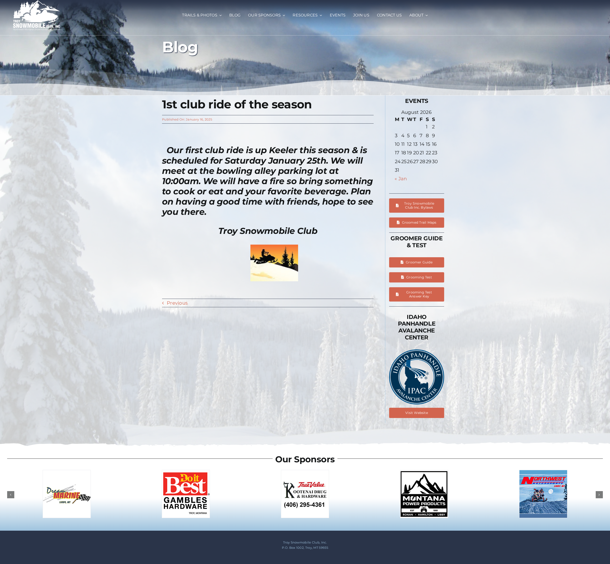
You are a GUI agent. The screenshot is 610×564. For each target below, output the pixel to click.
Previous (177, 303)
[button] (10, 494)
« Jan (401, 178)
